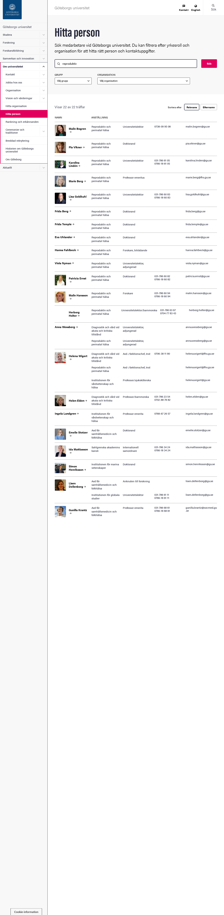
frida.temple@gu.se (197, 224)
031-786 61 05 (162, 160)
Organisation (13, 90)
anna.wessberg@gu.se (199, 326)
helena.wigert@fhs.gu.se (200, 353)
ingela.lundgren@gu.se (199, 413)
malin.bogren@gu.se (198, 126)
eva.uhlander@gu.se (197, 237)
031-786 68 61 (162, 507)
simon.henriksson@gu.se (200, 463)
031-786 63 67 (168, 309)
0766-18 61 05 (162, 163)
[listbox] (73, 80)
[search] (126, 63)
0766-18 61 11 (161, 497)
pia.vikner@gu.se (195, 143)
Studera (7, 34)
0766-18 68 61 (162, 510)
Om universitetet (13, 66)
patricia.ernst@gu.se (198, 276)
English (195, 10)
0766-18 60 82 (162, 279)
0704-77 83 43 (168, 313)
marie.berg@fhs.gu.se (198, 177)
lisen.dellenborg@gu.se (199, 480)
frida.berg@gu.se (195, 211)
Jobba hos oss (14, 82)
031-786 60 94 (162, 292)
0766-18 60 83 (162, 197)
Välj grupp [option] (62, 80)
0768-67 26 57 (162, 413)
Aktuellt (7, 167)
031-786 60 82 (162, 276)
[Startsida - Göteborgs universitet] (23, 11)
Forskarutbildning (13, 50)
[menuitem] (184, 8)
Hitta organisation (16, 106)
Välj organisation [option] (109, 80)
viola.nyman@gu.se (197, 263)
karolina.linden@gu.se (199, 160)
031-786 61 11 (161, 494)
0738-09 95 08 (162, 126)
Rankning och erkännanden (22, 121)
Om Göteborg (14, 159)
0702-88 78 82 (162, 399)
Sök (209, 63)
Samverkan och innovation (18, 58)
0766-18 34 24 (162, 450)
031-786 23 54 (162, 396)
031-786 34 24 (162, 447)
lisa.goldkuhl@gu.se (197, 194)
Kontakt (10, 74)
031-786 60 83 (162, 194)
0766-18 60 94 (162, 296)
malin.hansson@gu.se (198, 292)
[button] (213, 7)
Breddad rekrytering (17, 140)
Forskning (9, 42)
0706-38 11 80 (162, 353)
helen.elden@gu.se (197, 396)
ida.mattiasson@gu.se (198, 447)
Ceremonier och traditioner (15, 131)
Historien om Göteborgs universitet (20, 150)
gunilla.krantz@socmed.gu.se (201, 509)
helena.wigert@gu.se (198, 379)
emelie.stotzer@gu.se (198, 430)
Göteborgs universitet (17, 26)
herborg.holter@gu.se (201, 309)
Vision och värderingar (19, 98)
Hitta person (13, 114)
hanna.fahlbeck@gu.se (199, 249)
